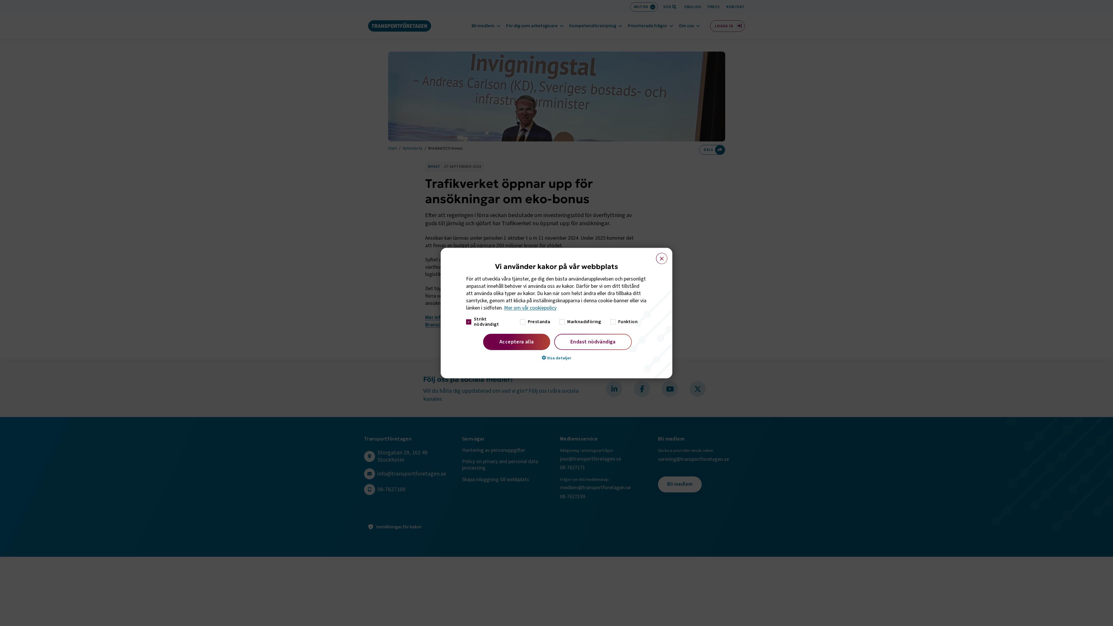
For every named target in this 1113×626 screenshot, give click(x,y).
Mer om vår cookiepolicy (530, 308)
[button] (556, 357)
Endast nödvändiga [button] (593, 341)
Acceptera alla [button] (516, 341)
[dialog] (556, 313)
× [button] (658, 256)
